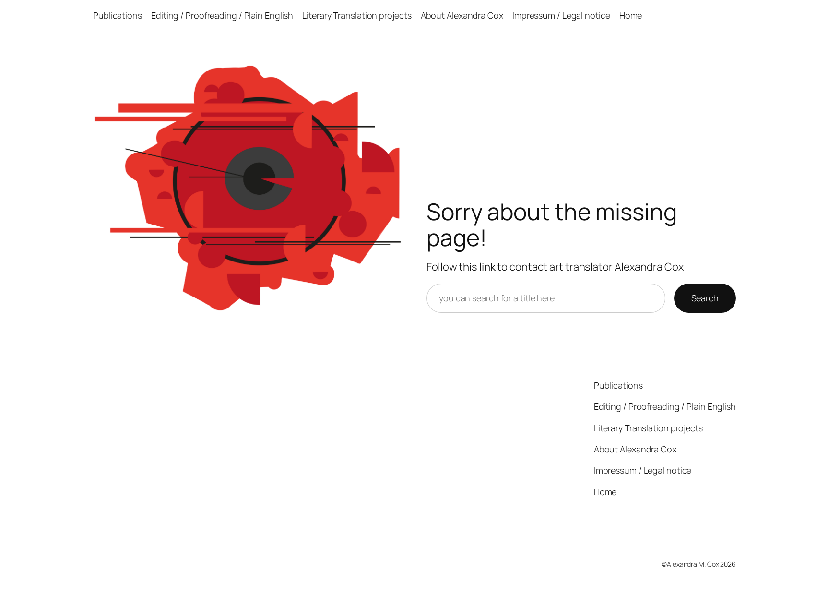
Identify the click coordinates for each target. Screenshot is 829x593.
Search (705, 298)
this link (477, 267)
